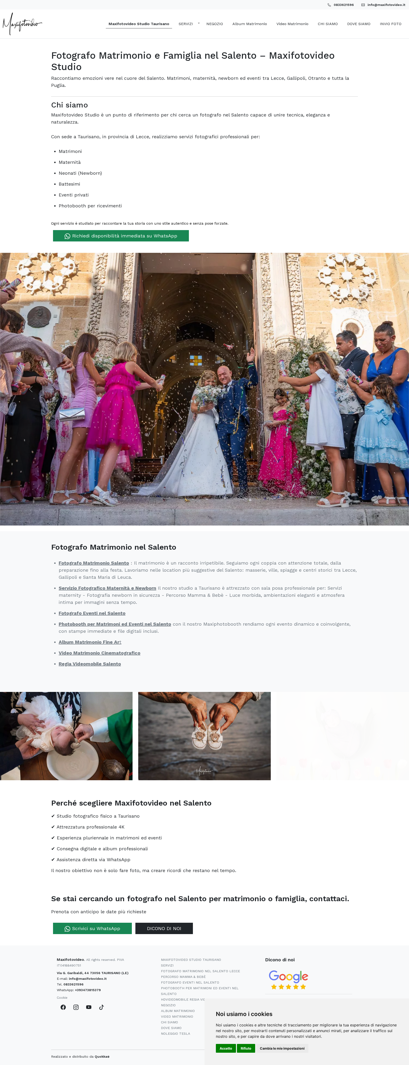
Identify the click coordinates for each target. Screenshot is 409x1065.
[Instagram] (76, 1007)
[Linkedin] (101, 1007)
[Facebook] (63, 1007)
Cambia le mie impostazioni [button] (282, 1048)
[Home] (22, 23)
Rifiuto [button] (246, 1048)
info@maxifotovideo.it (88, 978)
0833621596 (73, 984)
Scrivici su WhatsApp (96, 928)
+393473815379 (88, 990)
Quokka (102, 1056)
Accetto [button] (226, 1048)
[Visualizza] (66, 735)
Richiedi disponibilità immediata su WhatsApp (124, 236)
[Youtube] (88, 1007)
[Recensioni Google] (289, 980)
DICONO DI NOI (164, 928)
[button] (188, 24)
